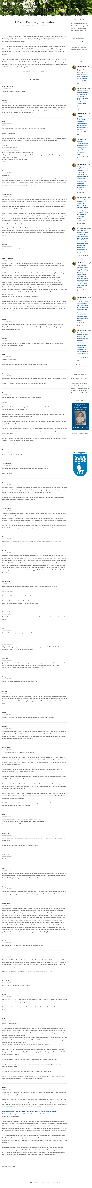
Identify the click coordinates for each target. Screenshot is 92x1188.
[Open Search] (88, 15)
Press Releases (65, 15)
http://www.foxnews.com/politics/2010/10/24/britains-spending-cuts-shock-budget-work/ (29, 1111)
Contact (21, 15)
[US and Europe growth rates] (71, 416)
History (53, 15)
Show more (80, 364)
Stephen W (5, 833)
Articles (78, 15)
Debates (44, 15)
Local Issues (32, 15)
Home (4, 15)
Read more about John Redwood (79, 392)
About (12, 15)
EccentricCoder (58, 1182)
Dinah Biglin (6, 981)
